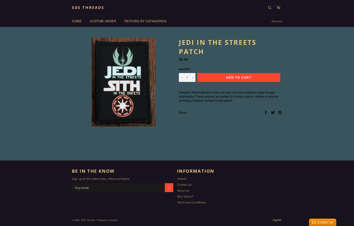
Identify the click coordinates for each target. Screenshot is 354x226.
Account (276, 21)
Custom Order (103, 21)
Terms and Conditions (191, 202)
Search (181, 179)
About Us (183, 190)
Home (76, 21)
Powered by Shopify (107, 220)
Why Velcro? (185, 196)
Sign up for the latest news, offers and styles (100, 179)
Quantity (184, 69)
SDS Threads (88, 7)
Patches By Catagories (145, 21)
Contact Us (184, 184)
